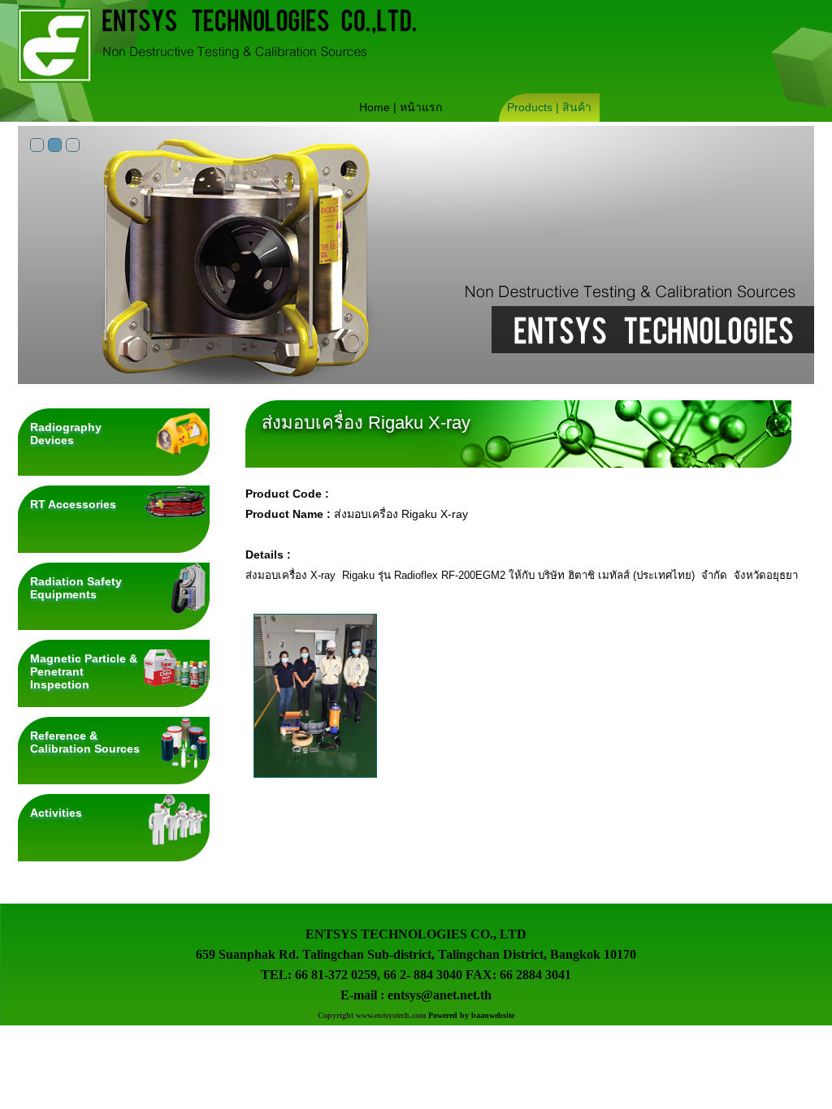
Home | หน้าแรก (400, 107)
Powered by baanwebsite (471, 1015)
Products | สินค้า (549, 107)
